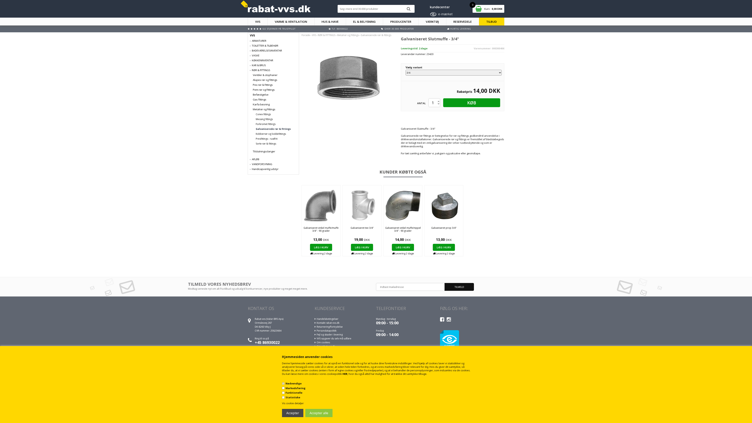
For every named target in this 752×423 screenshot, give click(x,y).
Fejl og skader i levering (330, 334)
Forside (306, 35)
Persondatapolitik (326, 330)
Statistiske (293, 397)
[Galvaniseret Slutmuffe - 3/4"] (348, 77)
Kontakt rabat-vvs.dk (328, 322)
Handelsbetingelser (327, 319)
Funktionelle (294, 392)
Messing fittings (264, 119)
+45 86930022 (267, 342)
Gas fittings (259, 99)
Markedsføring (296, 388)
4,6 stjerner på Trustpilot (279, 28)
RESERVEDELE (462, 22)
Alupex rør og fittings (265, 80)
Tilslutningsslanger (264, 151)
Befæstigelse (260, 94)
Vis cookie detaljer (293, 403)
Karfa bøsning (261, 104)
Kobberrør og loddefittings (271, 134)
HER (345, 374)
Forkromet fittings (266, 124)
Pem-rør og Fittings (264, 89)
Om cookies (323, 342)
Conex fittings (263, 114)
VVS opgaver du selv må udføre (334, 338)
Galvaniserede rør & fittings (273, 129)
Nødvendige (294, 383)
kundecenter (440, 7)
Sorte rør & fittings (266, 143)
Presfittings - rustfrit (266, 138)
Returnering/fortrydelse (330, 326)
